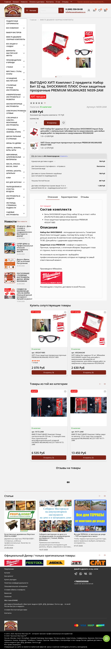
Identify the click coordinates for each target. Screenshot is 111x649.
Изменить (64, 156)
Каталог (16, 2)
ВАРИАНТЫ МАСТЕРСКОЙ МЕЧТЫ (11, 53)
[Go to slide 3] (59, 76)
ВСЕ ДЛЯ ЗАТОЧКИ (13, 182)
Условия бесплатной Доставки (15, 610)
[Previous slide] (44, 50)
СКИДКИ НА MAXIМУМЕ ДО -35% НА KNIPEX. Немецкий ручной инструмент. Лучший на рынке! (24, 294)
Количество (34, 119)
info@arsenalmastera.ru (75, 12)
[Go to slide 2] (57, 76)
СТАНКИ (9, 67)
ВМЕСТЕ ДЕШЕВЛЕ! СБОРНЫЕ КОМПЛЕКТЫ (56, 20)
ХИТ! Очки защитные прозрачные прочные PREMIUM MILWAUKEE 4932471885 (71, 143)
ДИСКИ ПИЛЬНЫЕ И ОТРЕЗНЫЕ (13, 137)
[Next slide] (92, 50)
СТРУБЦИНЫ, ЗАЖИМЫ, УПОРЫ (13, 130)
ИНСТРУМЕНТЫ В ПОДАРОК (13, 197)
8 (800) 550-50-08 (74, 9)
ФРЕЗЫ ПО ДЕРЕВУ (13, 143)
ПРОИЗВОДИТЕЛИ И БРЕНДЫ (13, 61)
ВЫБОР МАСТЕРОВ (13, 32)
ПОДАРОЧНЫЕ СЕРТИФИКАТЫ (12, 22)
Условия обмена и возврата (14, 590)
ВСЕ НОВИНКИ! (12, 28)
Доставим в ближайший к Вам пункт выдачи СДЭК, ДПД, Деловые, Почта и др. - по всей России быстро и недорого (37, 605)
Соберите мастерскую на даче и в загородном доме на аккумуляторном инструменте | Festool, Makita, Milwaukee (54, 537)
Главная (7, 2)
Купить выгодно (10, 580)
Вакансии (7, 593)
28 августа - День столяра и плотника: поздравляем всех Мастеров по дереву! (24, 231)
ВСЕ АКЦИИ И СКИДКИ (11, 45)
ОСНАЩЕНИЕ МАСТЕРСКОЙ (11, 79)
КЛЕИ (8, 178)
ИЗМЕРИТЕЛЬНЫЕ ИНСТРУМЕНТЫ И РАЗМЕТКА (13, 96)
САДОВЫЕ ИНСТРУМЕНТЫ (12, 213)
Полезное (7, 596)
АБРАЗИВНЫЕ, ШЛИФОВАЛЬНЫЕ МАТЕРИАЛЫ (13, 156)
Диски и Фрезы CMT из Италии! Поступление (23, 261)
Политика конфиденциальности (16, 583)
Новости (24, 2)
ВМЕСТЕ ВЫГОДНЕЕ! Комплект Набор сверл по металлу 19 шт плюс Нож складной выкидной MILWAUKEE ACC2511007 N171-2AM (88, 437)
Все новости (22, 221)
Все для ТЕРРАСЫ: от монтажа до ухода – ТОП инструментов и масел (89, 535)
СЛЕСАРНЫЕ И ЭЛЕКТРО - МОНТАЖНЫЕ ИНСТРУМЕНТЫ (12, 121)
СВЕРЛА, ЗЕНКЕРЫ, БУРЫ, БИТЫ (13, 149)
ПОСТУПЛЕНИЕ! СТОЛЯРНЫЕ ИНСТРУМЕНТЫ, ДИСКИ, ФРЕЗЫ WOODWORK (23, 277)
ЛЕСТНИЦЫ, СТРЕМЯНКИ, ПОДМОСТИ (11, 205)
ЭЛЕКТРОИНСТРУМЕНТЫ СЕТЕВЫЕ (14, 112)
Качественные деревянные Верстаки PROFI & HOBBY (19, 535)
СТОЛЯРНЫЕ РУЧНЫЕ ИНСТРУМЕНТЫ (12, 87)
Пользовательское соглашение (15, 586)
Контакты (50, 2)
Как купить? (8, 576)
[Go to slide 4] (61, 76)
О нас (58, 2)
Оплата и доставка (36, 2)
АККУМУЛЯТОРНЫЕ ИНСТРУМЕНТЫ (14, 105)
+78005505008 (81, 581)
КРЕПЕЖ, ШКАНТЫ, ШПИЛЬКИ (13, 172)
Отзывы (65, 2)
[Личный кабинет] (88, 10)
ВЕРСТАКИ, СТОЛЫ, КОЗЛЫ (14, 72)
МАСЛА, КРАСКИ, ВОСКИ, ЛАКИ (13, 165)
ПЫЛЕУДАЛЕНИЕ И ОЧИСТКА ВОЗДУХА (13, 189)
